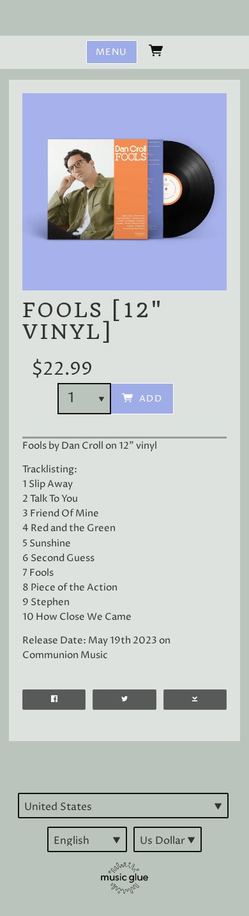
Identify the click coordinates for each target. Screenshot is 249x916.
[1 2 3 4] (84, 398)
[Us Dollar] (167, 839)
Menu (112, 52)
